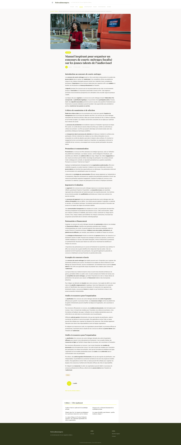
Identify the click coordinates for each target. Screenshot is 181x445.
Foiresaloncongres (62, 2)
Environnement (101, 6)
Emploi (95, 6)
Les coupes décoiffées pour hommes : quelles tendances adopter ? (103, 413)
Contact (114, 436)
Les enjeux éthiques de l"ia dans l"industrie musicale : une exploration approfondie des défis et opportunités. (76, 418)
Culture (81, 6)
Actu (77, 6)
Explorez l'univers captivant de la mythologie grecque (76, 408)
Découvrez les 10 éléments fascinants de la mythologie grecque (103, 408)
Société (109, 6)
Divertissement (88, 6)
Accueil (72, 6)
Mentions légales (116, 433)
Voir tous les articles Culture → (73, 390)
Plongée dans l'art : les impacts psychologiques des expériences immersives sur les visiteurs (76, 413)
